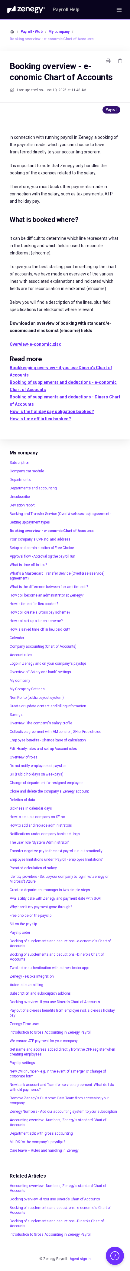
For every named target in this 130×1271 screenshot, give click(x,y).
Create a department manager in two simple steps (50, 890)
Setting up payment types (30, 522)
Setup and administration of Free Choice (42, 548)
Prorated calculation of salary (33, 868)
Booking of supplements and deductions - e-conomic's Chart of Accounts (60, 943)
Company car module (27, 471)
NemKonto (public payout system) (37, 697)
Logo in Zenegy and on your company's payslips (48, 663)
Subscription (19, 462)
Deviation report (22, 505)
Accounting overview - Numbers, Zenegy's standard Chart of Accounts (58, 1122)
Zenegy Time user (24, 1024)
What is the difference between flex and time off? (49, 587)
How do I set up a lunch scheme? (36, 621)
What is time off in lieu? (28, 565)
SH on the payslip (23, 924)
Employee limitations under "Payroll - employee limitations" (56, 859)
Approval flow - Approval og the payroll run (42, 556)
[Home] (26, 10)
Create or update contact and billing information (48, 706)
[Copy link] (120, 61)
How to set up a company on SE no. (38, 817)
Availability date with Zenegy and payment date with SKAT (56, 898)
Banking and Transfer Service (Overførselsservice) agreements (61, 514)
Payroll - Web (32, 32)
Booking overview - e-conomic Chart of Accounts (52, 39)
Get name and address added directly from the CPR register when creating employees (62, 1051)
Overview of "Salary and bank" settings (40, 672)
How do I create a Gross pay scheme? (40, 612)
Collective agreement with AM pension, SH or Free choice (55, 732)
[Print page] (108, 61)
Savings (16, 715)
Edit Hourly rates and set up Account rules (43, 749)
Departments (20, 480)
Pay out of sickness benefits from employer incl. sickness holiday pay (62, 1012)
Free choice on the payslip (30, 915)
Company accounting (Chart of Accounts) (43, 646)
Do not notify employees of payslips (38, 766)
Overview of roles (23, 757)
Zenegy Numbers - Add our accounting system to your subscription (63, 1111)
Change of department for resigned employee (46, 783)
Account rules (21, 655)
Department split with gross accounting (41, 1133)
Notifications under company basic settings (45, 834)
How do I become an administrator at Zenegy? (46, 595)
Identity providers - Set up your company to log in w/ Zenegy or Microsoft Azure (59, 879)
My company (59, 32)
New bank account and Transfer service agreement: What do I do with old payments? (62, 1087)
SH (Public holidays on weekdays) (36, 774)
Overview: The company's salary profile (41, 723)
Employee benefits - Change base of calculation (48, 740)
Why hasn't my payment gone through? (41, 907)
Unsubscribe (20, 497)
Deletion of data (22, 800)
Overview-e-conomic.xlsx (35, 344)
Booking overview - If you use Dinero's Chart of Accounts (55, 1002)
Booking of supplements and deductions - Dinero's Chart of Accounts (57, 956)
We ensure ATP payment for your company (44, 1041)
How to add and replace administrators (41, 825)
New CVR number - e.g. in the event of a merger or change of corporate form (58, 1073)
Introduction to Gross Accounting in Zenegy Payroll (50, 1032)
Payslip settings (22, 1063)
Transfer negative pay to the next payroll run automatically (56, 851)
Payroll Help (66, 9)
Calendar (17, 638)
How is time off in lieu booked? (34, 604)
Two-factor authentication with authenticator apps (49, 968)
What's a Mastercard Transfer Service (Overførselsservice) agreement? (57, 575)
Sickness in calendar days (31, 808)
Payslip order (20, 932)
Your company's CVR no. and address (40, 539)
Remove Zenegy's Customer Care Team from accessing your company (59, 1100)
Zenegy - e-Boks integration (32, 976)
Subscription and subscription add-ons (40, 993)
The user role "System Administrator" (39, 842)
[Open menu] (119, 10)
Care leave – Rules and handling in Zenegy (44, 1150)
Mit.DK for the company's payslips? (37, 1142)
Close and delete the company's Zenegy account (49, 791)
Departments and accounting (33, 488)
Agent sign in (80, 1259)
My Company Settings (27, 689)
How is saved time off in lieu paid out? (40, 629)
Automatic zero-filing (26, 985)
